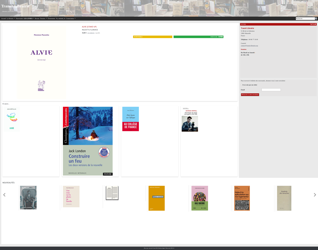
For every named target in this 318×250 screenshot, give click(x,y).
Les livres (28, 18)
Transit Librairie (15, 6)
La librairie (10, 18)
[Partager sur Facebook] (218, 37)
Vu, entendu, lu (60, 18)
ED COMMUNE (91, 33)
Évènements (51, 18)
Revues (37, 18)
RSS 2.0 (172, 248)
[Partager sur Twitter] (220, 37)
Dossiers (43, 18)
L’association (70, 18)
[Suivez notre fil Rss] (313, 24)
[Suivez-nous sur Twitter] (312, 24)
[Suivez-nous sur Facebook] (310, 24)
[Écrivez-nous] (222, 37)
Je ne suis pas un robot (249, 85)
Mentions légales (161, 248)
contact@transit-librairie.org (249, 45)
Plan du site (168, 248)
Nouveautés (19, 18)
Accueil (3, 18)
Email (243, 90)
